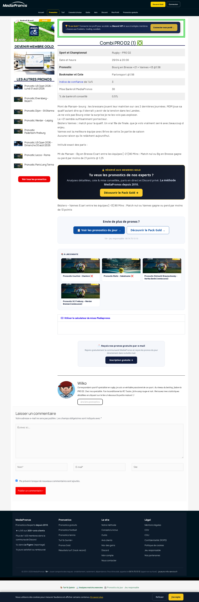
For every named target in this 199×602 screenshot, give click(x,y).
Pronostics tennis (67, 535)
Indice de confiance (71, 81)
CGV (147, 530)
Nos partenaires (152, 555)
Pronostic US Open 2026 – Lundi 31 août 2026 (38, 87)
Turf (63, 12)
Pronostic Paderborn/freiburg (34, 131)
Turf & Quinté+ (66, 540)
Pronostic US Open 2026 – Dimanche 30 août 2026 (38, 144)
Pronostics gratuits (130, 12)
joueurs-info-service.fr (167, 571)
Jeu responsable (153, 550)
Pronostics (53, 12)
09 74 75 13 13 (134, 571)
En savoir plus (96, 597)
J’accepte (175, 597)
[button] (121, 318)
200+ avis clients (36, 530)
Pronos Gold (64, 545)
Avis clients (107, 540)
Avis (95, 12)
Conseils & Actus (75, 12)
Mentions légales (153, 525)
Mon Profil (115, 12)
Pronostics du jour (115, 587)
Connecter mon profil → (164, 27)
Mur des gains (108, 545)
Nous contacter (109, 560)
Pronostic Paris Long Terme (39, 164)
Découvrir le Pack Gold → (121, 192)
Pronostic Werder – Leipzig (38, 120)
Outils (88, 12)
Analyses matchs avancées (91, 587)
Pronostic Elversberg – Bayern (36, 100)
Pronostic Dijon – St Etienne (39, 110)
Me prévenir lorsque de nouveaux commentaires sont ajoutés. (49, 481)
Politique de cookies (154, 545)
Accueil (41, 12)
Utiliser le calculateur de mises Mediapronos (87, 318)
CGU (147, 535)
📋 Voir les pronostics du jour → (99, 230)
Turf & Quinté (69, 587)
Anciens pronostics (90, 401)
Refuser (160, 597)
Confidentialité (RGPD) (156, 540)
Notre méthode (109, 525)
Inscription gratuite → (121, 360)
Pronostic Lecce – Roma (37, 155)
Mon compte (107, 555)
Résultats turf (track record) (72, 550)
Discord (104, 12)
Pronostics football (68, 530)
